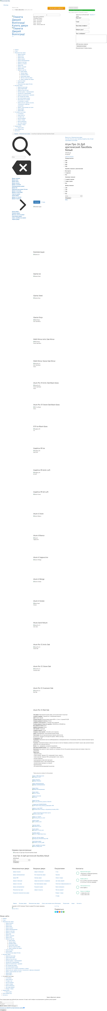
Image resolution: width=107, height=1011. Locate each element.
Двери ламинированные (23, 60)
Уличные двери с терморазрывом (26, 91)
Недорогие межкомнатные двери (21, 893)
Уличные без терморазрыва (24, 93)
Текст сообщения (80, 33)
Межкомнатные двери (20, 52)
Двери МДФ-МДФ (22, 88)
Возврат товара (21, 124)
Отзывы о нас (21, 116)
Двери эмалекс (21, 59)
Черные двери (24, 73)
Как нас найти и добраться (56, 8)
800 (66, 164)
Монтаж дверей (22, 118)
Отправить (3, 1010)
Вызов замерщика (22, 121)
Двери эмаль (21, 57)
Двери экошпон (21, 54)
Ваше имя (79, 17)
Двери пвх (14, 187)
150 (66, 189)
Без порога (68, 171)
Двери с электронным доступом (25, 107)
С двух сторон (68, 181)
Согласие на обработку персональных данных (12, 1008)
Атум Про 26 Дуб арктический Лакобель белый (31, 856)
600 (66, 160)
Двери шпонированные (18, 887)
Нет (66, 174)
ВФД (66, 200)
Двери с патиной (22, 67)
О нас (16, 51)
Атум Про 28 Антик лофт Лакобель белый (75, 139)
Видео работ (21, 127)
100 (66, 187)
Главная (16, 49)
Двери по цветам (22, 70)
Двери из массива (22, 62)
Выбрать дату (80, 29)
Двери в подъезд (38, 890)
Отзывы (43, 202)
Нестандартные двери (23, 96)
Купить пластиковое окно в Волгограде (51, 903)
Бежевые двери (24, 74)
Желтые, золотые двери (26, 77)
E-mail (77, 21)
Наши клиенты (21, 115)
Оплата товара (21, 120)
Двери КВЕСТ (21, 110)
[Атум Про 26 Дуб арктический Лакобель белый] (53, 852)
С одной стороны (69, 179)
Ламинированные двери (18, 186)
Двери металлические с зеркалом (26, 95)
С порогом (68, 173)
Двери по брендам (17, 881)
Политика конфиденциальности (63, 883)
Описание (36, 202)
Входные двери (18, 85)
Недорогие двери (38, 887)
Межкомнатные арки (18, 890)
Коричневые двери (25, 76)
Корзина (58, 874)
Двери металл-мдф (22, 87)
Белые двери (24, 71)
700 (66, 162)
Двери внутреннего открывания (42, 881)
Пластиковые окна (19, 129)
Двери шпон (21, 56)
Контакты (17, 130)
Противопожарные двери (24, 98)
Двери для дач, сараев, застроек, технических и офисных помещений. (26, 104)
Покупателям (66, 903)
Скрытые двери (21, 81)
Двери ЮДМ (21, 109)
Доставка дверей (22, 123)
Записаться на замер (81, 46)
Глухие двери (21, 82)
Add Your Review (70, 156)
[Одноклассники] (59, 912)
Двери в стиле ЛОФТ (17, 192)
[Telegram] (61, 912)
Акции (73, 903)
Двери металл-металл (23, 90)
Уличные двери (38, 878)
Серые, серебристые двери (27, 79)
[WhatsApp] (63, 912)
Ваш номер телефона (81, 25)
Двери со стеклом (22, 63)
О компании (20, 113)
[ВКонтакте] (57, 912)
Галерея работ (18, 126)
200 (66, 191)
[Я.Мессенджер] (55, 912)
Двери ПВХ (20, 65)
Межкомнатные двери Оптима (25, 84)
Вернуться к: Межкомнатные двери (73, 137)
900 (66, 166)
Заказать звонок (73, 7)
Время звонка (3, 1005)
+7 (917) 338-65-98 (18, 9)
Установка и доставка (20, 112)
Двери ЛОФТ (21, 68)
